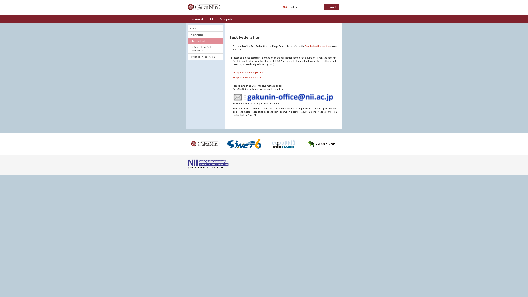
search (332, 7)
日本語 (284, 7)
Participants (226, 19)
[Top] (205, 7)
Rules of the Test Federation (201, 48)
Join (212, 19)
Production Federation (203, 56)
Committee (197, 34)
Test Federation (199, 40)
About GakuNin (196, 19)
